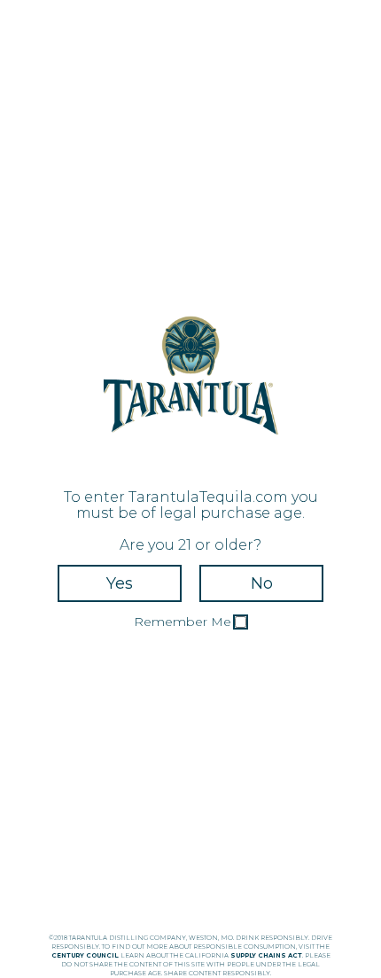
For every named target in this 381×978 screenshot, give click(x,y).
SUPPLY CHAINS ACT (266, 955)
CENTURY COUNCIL (84, 955)
